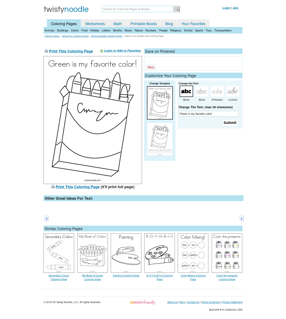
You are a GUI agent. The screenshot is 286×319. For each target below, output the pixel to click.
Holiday (94, 30)
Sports (199, 30)
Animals (49, 30)
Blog (169, 23)
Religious (175, 30)
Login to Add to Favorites (122, 50)
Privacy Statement (232, 302)
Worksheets (95, 23)
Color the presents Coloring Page (226, 277)
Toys (209, 30)
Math (117, 23)
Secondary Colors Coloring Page (59, 277)
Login (226, 8)
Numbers (151, 30)
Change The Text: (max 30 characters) (206, 107)
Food (84, 30)
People (163, 30)
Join (235, 8)
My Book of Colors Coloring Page (92, 277)
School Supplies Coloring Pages (106, 36)
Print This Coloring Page (71, 51)
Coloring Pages (64, 23)
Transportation (223, 30)
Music (128, 30)
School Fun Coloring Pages (75, 36)
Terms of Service (210, 302)
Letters (106, 30)
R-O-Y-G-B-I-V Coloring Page (160, 277)
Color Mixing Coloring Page (193, 277)
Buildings (62, 30)
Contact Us (193, 302)
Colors (75, 30)
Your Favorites (193, 23)
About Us (172, 302)
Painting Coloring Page (126, 275)
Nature (139, 30)
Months (117, 30)
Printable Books (143, 23)
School (188, 30)
